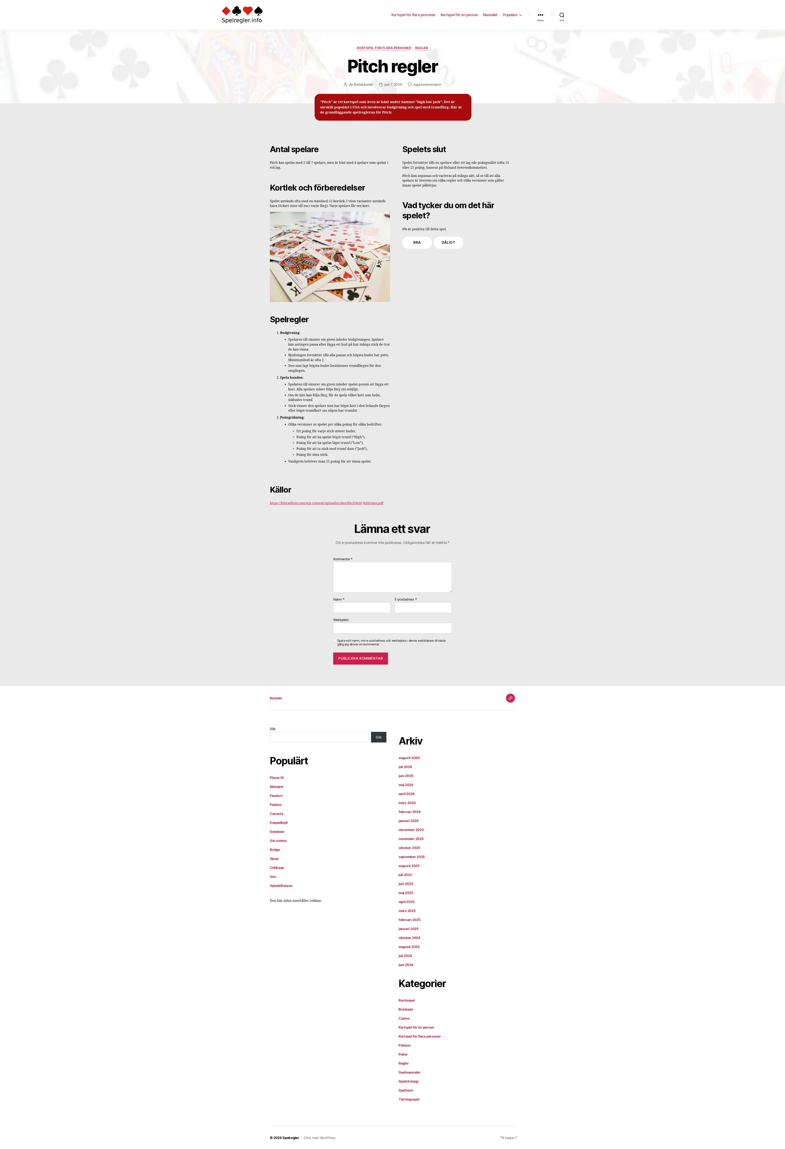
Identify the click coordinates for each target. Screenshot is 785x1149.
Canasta (276, 814)
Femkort (276, 796)
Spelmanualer (410, 1072)
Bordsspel (407, 1000)
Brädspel (406, 1009)
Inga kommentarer (427, 84)
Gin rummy (278, 841)
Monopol (276, 787)
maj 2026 (406, 785)
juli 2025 (405, 875)
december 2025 (411, 830)
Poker (403, 1054)
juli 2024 (405, 956)
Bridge (275, 850)
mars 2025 (407, 911)
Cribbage (277, 868)
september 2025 (412, 857)
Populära (510, 15)
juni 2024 (406, 965)
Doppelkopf (279, 823)
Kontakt (276, 698)
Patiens (275, 805)
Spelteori (406, 1090)
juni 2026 (406, 776)
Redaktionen (363, 84)
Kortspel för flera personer (413, 15)
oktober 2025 (409, 848)
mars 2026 (407, 803)
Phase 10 (277, 778)
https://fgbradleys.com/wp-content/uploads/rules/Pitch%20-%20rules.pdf (326, 503)
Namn (338, 599)
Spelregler (291, 1138)
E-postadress (406, 599)
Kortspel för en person (459, 15)
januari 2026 (409, 821)
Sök (273, 729)
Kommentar (343, 559)
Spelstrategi (408, 1081)
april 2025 (406, 902)
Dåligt (448, 242)
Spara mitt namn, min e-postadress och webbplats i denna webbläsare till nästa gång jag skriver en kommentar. (391, 642)
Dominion (277, 832)
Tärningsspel (409, 1099)
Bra (417, 242)
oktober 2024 (409, 938)
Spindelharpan (281, 886)
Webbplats (341, 620)
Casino (404, 1018)
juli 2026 (405, 767)
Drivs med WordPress (319, 1138)
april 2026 (407, 794)
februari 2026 (410, 812)
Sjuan (274, 859)
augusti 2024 (409, 947)
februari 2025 (410, 920)
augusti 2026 (409, 758)
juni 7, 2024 (393, 84)
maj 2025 (406, 893)
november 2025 (411, 839)
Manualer (490, 15)
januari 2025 (408, 929)
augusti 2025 (409, 866)
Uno (273, 877)
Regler (421, 48)
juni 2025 (406, 884)
